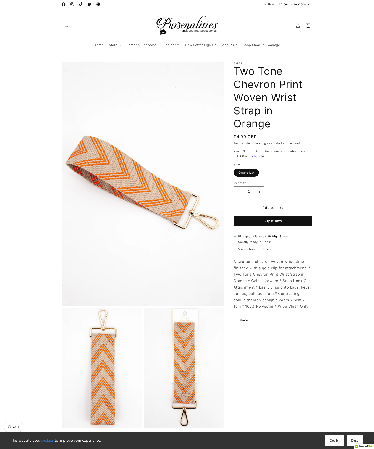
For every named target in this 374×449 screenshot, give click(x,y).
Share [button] (243, 320)
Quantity (240, 183)
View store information (256, 249)
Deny (354, 440)
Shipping (260, 143)
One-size (246, 173)
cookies (47, 440)
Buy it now (272, 221)
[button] (67, 26)
